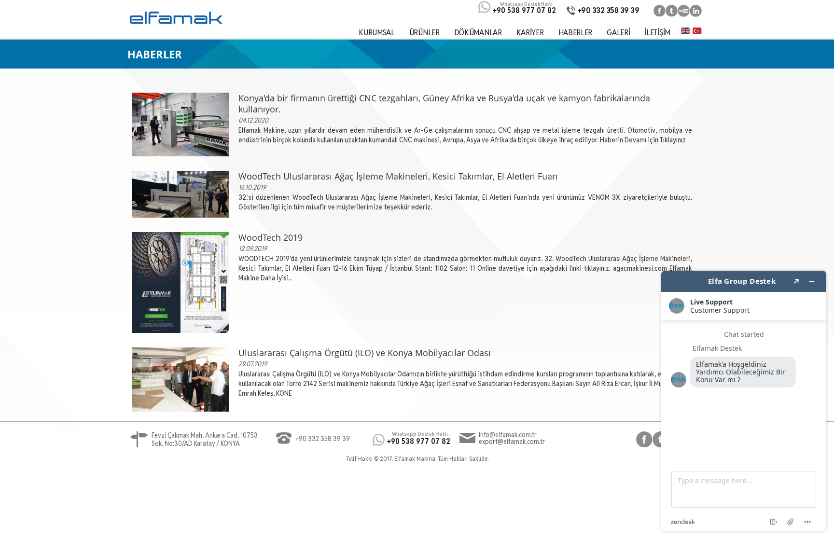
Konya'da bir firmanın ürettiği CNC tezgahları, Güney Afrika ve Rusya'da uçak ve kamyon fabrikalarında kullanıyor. (444, 103)
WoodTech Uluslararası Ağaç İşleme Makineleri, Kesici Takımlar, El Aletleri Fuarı (398, 176)
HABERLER (575, 32)
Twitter (672, 11)
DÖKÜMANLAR (478, 32)
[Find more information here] (743, 401)
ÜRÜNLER (424, 32)
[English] (685, 30)
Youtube (684, 11)
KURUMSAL (377, 32)
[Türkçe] (697, 30)
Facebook (659, 11)
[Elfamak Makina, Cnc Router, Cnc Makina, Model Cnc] (175, 18)
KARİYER (530, 32)
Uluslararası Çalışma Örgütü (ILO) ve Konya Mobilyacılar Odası (364, 353)
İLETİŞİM (657, 32)
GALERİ (618, 32)
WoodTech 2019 (270, 237)
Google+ (696, 11)
